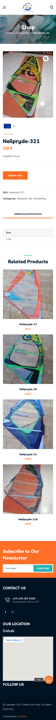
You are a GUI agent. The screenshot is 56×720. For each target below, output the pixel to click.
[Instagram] (12, 612)
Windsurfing (39, 198)
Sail (30, 198)
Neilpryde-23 (28, 454)
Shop (10, 33)
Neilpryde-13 (28, 324)
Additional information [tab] (28, 213)
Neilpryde (23, 33)
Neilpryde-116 (28, 519)
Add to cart (15, 175)
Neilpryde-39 (28, 389)
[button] (51, 7)
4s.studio (21, 716)
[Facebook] (5, 612)
